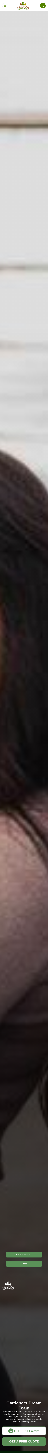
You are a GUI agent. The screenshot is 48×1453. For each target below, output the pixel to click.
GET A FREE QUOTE (24, 1441)
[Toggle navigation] (5, 5)
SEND (24, 1264)
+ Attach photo (24, 1255)
